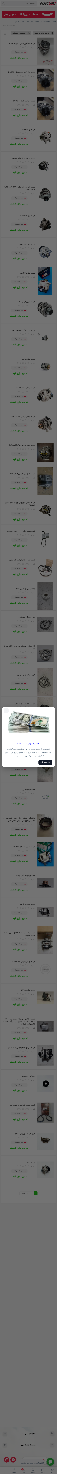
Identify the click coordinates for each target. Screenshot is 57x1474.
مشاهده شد (45, 762)
